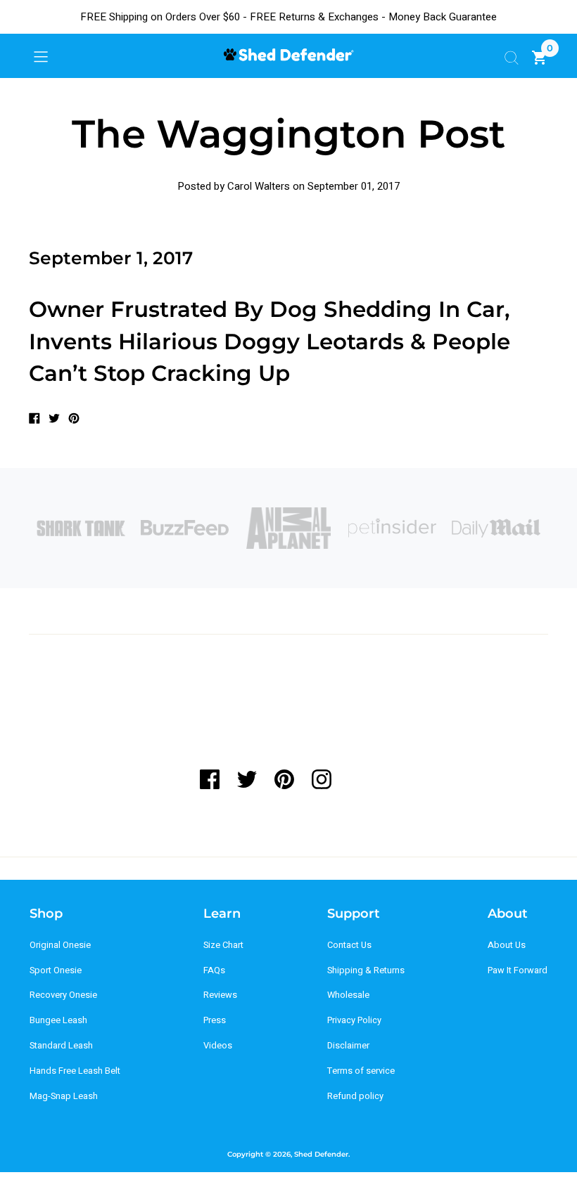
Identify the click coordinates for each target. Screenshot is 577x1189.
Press (214, 1020)
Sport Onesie (56, 970)
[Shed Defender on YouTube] (358, 779)
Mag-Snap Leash (64, 1096)
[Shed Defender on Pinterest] (284, 779)
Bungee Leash (58, 1020)
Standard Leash (61, 1045)
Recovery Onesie (63, 995)
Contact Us (349, 945)
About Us (507, 945)
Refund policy (355, 1096)
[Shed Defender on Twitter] (246, 779)
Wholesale (348, 995)
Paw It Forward (517, 970)
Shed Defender (321, 1154)
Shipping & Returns (366, 970)
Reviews (220, 995)
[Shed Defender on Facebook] (214, 779)
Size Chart (223, 945)
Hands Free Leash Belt (75, 1071)
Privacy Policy (354, 1020)
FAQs (214, 970)
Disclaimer (348, 1045)
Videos (217, 1045)
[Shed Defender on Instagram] (321, 779)
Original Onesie (60, 945)
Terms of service (361, 1071)
